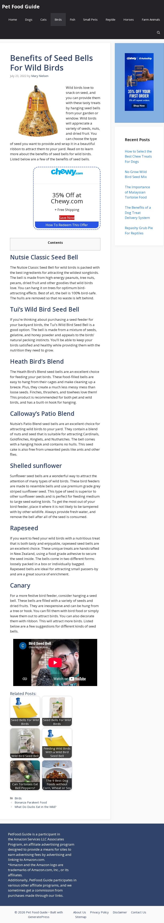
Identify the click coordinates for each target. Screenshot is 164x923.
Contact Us (138, 912)
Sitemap (80, 917)
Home (12, 19)
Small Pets (90, 19)
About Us (79, 912)
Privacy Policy (99, 912)
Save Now (66, 217)
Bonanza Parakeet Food (31, 802)
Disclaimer (120, 912)
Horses (128, 19)
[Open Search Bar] (158, 32)
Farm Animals (151, 19)
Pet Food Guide (21, 6)
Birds (58, 19)
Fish (72, 19)
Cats (43, 19)
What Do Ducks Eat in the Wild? (35, 807)
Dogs (28, 19)
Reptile (110, 19)
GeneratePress (38, 917)
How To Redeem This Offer (67, 225)
